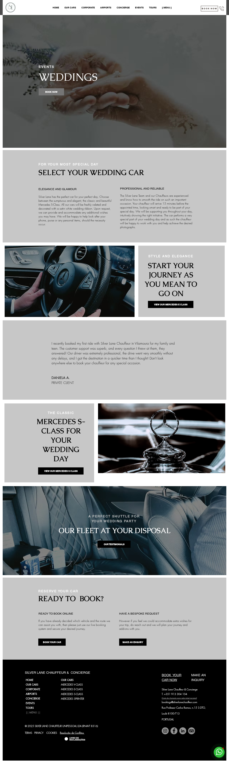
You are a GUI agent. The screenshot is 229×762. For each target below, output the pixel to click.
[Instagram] (165, 730)
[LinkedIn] (182, 730)
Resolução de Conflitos (72, 732)
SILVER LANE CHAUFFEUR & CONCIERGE (57, 672)
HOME (29, 680)
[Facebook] (173, 730)
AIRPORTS (31, 694)
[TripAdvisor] (191, 730)
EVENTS (30, 703)
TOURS (30, 707)
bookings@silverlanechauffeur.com (179, 702)
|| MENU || (33, 712)
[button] (209, 8)
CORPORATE (33, 689)
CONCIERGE (33, 698)
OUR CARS (32, 684)
